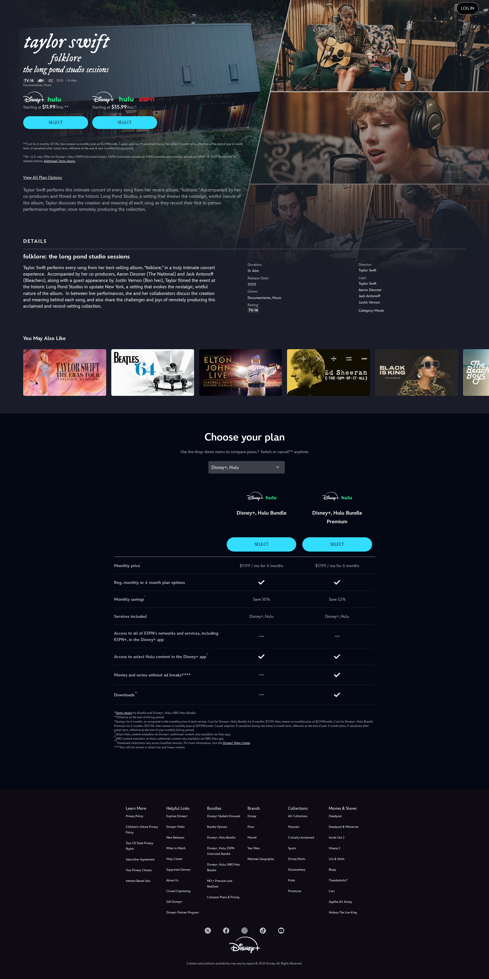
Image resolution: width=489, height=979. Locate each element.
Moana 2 (334, 848)
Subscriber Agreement (140, 859)
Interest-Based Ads (138, 881)
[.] (208, 931)
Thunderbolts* (338, 880)
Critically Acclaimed (301, 837)
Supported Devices (178, 869)
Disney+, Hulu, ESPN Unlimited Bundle (220, 851)
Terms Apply (124, 713)
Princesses (294, 891)
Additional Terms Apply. (59, 161)
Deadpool (335, 816)
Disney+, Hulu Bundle (221, 837)
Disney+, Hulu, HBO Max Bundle (223, 867)
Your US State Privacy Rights (139, 846)
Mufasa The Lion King (343, 912)
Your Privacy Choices (139, 870)
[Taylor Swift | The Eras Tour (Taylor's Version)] (64, 372)
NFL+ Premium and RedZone (219, 883)
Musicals (294, 827)
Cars (332, 891)
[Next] (479, 371)
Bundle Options (217, 827)
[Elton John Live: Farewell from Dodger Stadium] (240, 372)
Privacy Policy (134, 816)
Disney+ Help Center (236, 743)
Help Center (174, 859)
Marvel (252, 837)
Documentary (296, 869)
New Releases (175, 837)
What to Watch (176, 848)
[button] (183, 808)
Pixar (251, 827)
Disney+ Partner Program (182, 912)
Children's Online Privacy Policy (142, 829)
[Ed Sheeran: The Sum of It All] (328, 372)
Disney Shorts (296, 859)
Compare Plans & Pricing (223, 897)
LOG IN (467, 8)
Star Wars (254, 848)
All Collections (297, 816)
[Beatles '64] (152, 372)
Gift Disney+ (174, 902)
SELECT (56, 122)
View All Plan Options (42, 177)
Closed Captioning (178, 891)
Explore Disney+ (177, 816)
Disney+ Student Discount (223, 816)
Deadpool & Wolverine (343, 827)
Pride (291, 880)
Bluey (332, 869)
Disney (252, 816)
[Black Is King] (416, 372)
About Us (172, 880)
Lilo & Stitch (336, 859)
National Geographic (261, 859)
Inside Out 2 (336, 837)
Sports (292, 848)
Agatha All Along (340, 902)
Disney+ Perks (175, 827)
